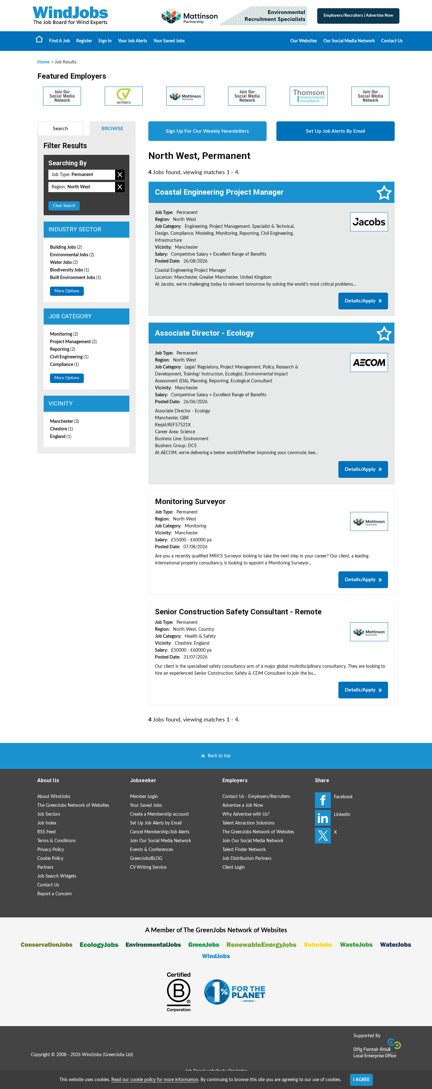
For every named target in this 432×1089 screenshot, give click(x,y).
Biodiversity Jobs (69, 270)
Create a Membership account (159, 814)
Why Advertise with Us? (245, 814)
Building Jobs (66, 247)
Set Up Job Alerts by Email (156, 823)
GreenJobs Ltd (118, 1055)
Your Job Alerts (132, 41)
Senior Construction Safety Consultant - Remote (238, 611)
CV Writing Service (148, 867)
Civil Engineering (69, 357)
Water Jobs (64, 262)
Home (39, 39)
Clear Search (64, 206)
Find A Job (59, 41)
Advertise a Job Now (242, 805)
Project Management (73, 342)
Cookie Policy (50, 858)
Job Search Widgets (56, 876)
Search (60, 128)
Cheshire (61, 429)
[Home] (89, 15)
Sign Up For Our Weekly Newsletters (207, 131)
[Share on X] (323, 835)
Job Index (46, 823)
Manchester (64, 421)
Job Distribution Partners (246, 858)
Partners (45, 867)
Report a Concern (54, 894)
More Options (66, 291)
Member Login (144, 796)
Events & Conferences (151, 850)
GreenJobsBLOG (146, 858)
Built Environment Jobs (75, 278)
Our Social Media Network (349, 41)
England (60, 437)
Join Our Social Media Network (160, 841)
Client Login (233, 867)
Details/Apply (360, 300)
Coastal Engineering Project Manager (219, 192)
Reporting (62, 349)
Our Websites (303, 41)
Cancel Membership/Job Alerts (159, 832)
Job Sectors (48, 814)
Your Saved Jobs (169, 41)
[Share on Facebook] (323, 800)
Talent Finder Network (244, 850)
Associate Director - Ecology (204, 333)
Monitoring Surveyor (190, 501)
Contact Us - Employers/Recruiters (256, 796)
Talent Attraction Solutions (248, 823)
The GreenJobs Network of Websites (73, 805)
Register (84, 41)
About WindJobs (53, 796)
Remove (120, 175)
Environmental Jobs (72, 255)
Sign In (105, 41)
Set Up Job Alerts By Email (335, 131)
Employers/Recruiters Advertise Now (358, 16)
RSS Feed (46, 832)
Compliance (64, 364)
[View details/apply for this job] (369, 221)
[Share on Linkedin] (323, 818)
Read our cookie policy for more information (154, 1080)
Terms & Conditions (56, 841)
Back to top (219, 756)
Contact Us (392, 41)
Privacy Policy (50, 850)
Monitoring (64, 334)
